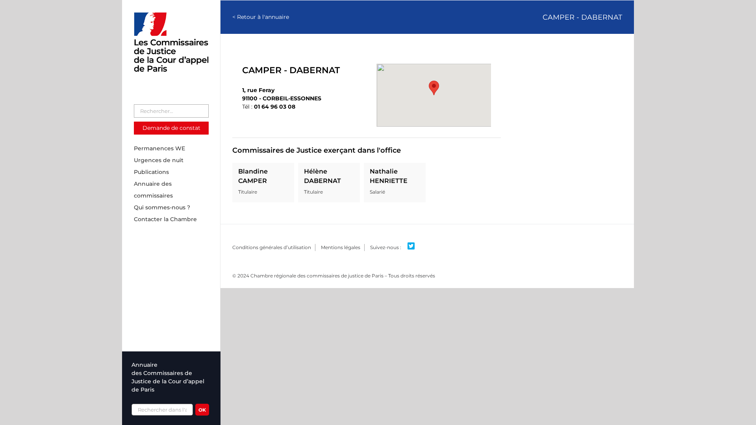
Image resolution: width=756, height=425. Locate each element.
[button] (434, 88)
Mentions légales (340, 247)
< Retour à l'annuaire (260, 16)
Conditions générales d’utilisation (271, 247)
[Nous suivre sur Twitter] (414, 246)
